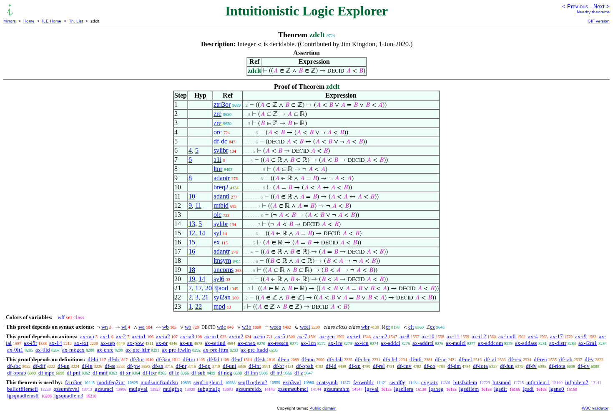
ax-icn (361, 343)
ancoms (224, 269)
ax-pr (162, 343)
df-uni (229, 366)
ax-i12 (479, 336)
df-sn (157, 366)
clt (411, 327)
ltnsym (222, 260)
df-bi (93, 359)
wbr (365, 327)
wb (165, 327)
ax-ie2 (380, 336)
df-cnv (404, 366)
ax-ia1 (139, 336)
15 (191, 242)
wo (188, 327)
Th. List (76, 21)
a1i (217, 159)
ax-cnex (247, 343)
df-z (298, 373)
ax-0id (42, 350)
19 (191, 278)
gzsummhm (336, 389)
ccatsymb (327, 382)
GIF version (599, 21)
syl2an (222, 297)
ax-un (186, 343)
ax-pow (135, 343)
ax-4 (533, 336)
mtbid (221, 205)
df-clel (390, 359)
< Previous (575, 6)
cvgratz (429, 382)
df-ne (441, 359)
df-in (87, 366)
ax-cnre (105, 350)
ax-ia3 (187, 336)
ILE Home (51, 21)
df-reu (540, 359)
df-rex (515, 359)
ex (217, 242)
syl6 (219, 278)
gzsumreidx (249, 389)
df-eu (283, 359)
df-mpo (46, 373)
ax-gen (327, 336)
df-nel (465, 359)
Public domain (323, 408)
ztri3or (222, 104)
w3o (246, 327)
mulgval (138, 389)
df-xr (125, 373)
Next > (601, 6)
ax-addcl (390, 343)
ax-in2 (236, 336)
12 (191, 232)
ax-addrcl (423, 343)
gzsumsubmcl (292, 389)
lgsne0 (556, 389)
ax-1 (105, 336)
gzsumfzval (66, 389)
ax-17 (556, 336)
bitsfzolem (465, 382)
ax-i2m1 (587, 343)
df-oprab (16, 373)
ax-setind (215, 343)
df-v (589, 359)
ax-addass (526, 343)
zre (217, 113)
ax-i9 (581, 336)
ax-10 (428, 336)
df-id (331, 366)
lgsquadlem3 (68, 395)
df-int (255, 366)
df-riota (557, 366)
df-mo (308, 359)
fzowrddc (363, 382)
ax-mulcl (456, 343)
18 (191, 269)
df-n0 (276, 373)
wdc (221, 327)
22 (198, 306)
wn (104, 327)
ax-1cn (308, 343)
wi (124, 327)
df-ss (110, 366)
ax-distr (557, 343)
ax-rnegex (73, 350)
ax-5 (280, 336)
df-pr (181, 366)
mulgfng (172, 389)
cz (432, 327)
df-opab (305, 366)
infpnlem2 (576, 382)
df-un (64, 366)
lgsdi (528, 389)
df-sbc (14, 366)
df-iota (480, 366)
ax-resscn (278, 343)
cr (388, 327)
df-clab (335, 359)
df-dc (220, 141)
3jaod (221, 288)
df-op (204, 366)
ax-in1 (211, 336)
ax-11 (453, 336)
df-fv (531, 366)
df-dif (39, 366)
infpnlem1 (538, 382)
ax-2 (121, 336)
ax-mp (87, 336)
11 (198, 205)
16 (191, 251)
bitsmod (501, 382)
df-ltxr (150, 373)
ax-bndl (507, 336)
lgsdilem (469, 389)
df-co (429, 366)
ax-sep (107, 343)
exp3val (292, 382)
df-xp (355, 366)
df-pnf (73, 373)
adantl (221, 196)
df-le (174, 373)
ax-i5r (30, 343)
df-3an (163, 359)
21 (205, 297)
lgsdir (500, 389)
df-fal (213, 359)
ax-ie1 (354, 336)
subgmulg (209, 389)
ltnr (218, 168)
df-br (278, 366)
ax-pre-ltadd (254, 350)
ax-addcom (490, 343)
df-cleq (363, 359)
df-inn (251, 373)
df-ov (584, 366)
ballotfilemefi (22, 389)
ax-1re (335, 343)
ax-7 (302, 336)
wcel (305, 327)
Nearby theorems (593, 12)
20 (208, 288)
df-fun (507, 366)
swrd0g (397, 382)
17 (198, 288)
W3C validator (595, 408)
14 (201, 232)
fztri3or (73, 382)
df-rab (566, 359)
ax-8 (404, 336)
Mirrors (9, 21)
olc (217, 214)
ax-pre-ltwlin (176, 350)
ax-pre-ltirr (138, 350)
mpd (219, 306)
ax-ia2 (163, 336)
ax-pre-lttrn (216, 350)
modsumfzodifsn (159, 382)
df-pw (133, 366)
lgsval (372, 389)
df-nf (236, 359)
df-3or (137, 359)
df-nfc (416, 359)
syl (217, 232)
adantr (222, 177)
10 (191, 196)
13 (191, 223)
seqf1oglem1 (208, 382)
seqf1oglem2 (252, 382)
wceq (275, 327)
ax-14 (55, 343)
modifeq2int (111, 382)
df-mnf (100, 373)
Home (29, 21)
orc (218, 132)
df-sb (260, 359)
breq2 (221, 187)
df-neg (225, 373)
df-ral (490, 359)
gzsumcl (104, 389)
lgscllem (403, 389)
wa (141, 327)
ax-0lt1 (15, 350)
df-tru (189, 359)
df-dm (454, 366)
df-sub (198, 373)
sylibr (221, 150)
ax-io (259, 336)
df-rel (379, 366)
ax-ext (81, 343)
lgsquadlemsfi (23, 395)
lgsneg (436, 389)
